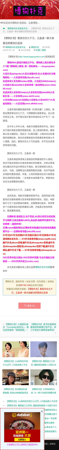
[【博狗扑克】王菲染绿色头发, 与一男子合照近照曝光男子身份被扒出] (44, 377)
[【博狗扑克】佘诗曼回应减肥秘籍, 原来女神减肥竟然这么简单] (16, 377)
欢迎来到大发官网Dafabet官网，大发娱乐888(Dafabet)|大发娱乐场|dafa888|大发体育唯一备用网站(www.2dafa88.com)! (29, 84)
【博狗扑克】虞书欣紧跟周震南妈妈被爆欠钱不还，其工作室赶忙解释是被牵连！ (43, 327)
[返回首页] (4, 28)
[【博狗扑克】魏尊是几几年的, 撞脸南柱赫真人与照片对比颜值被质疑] (44, 349)
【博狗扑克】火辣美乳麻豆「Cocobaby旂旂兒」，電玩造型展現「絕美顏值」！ (16, 327)
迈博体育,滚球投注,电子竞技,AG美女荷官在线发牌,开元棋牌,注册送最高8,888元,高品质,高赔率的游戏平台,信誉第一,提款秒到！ (29, 220)
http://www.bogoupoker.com (32, 56)
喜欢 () (31, 305)
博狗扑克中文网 (42, 266)
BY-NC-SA (25, 285)
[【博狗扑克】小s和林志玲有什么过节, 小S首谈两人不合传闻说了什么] (16, 349)
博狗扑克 (35, 47)
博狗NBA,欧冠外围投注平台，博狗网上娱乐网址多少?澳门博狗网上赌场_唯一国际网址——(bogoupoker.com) (29, 66)
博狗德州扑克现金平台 (17, 28)
